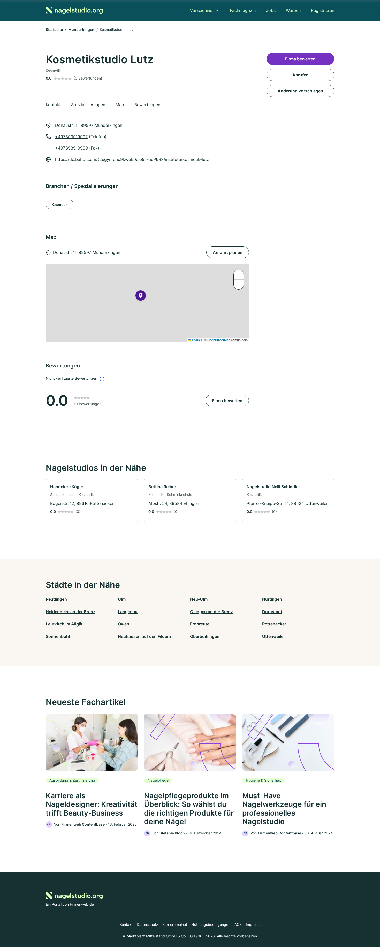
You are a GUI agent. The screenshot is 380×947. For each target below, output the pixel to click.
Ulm (122, 599)
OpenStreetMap (218, 340)
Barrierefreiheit (174, 924)
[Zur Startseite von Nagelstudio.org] (74, 10)
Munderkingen (81, 29)
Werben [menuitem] (293, 10)
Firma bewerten (227, 400)
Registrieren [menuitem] (322, 10)
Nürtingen (272, 599)
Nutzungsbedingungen (210, 924)
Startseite (54, 29)
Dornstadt (272, 611)
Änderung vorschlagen (300, 90)
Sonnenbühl (58, 636)
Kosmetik (59, 204)
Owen (123, 624)
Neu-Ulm (199, 599)
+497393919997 (71, 136)
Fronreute (199, 624)
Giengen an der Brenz (211, 611)
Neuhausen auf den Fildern (144, 636)
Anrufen (300, 74)
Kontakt (126, 924)
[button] (140, 296)
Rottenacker (274, 624)
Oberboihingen (204, 636)
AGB (238, 924)
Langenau (128, 611)
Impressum (255, 924)
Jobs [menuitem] (271, 10)
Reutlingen (56, 599)
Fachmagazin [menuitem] (243, 10)
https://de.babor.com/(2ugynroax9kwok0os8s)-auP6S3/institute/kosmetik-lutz (132, 159)
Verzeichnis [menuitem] (201, 10)
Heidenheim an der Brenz (70, 611)
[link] (92, 500)
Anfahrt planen (227, 252)
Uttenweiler (273, 636)
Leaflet (196, 340)
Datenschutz (147, 924)
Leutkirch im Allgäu (65, 624)
